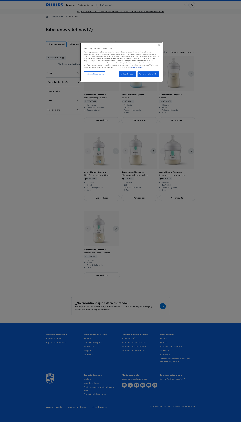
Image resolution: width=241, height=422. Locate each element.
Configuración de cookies (95, 74)
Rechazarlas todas (127, 74)
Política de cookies (136, 67)
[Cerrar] (159, 45)
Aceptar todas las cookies (148, 74)
